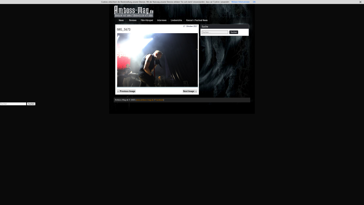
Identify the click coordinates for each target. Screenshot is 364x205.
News (121, 20)
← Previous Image (126, 91)
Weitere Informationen (240, 2)
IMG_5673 (124, 29)
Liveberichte (176, 20)
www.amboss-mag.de (145, 100)
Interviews (162, 20)
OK (254, 2)
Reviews (132, 20)
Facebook (159, 100)
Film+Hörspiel (147, 20)
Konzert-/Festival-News (197, 20)
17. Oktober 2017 (190, 26)
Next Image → (190, 91)
